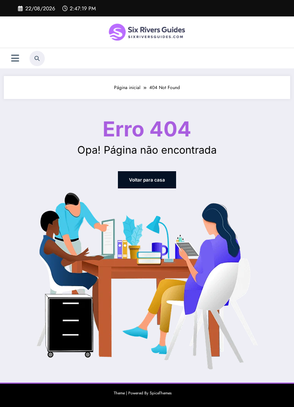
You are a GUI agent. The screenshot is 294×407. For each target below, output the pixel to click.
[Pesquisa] (37, 58)
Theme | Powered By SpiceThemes (143, 393)
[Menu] (15, 58)
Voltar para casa (147, 180)
